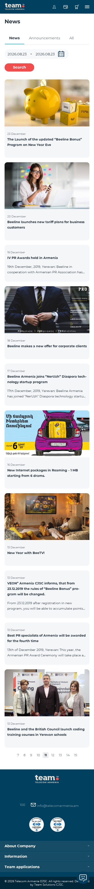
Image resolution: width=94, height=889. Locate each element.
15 (75, 755)
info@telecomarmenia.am (57, 806)
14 (68, 755)
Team (15, 6)
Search (19, 67)
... (61, 54)
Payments (66, 7)
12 (52, 755)
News (14, 38)
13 (60, 755)
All (71, 38)
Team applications (22, 867)
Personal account (54, 7)
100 (22, 805)
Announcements (44, 38)
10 (38, 755)
